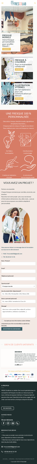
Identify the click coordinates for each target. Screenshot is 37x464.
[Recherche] (35, 3)
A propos (11, 459)
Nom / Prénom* (5, 261)
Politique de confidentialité (25, 459)
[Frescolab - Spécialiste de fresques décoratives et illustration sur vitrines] (18, 3)
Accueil (5, 459)
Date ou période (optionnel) (9, 298)
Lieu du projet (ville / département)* (11, 291)
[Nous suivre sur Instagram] (8, 423)
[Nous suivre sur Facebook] (4, 423)
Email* (3, 268)
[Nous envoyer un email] (13, 423)
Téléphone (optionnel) (7, 276)
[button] (2, 3)
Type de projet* (5, 283)
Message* (4, 306)
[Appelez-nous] (17, 423)
